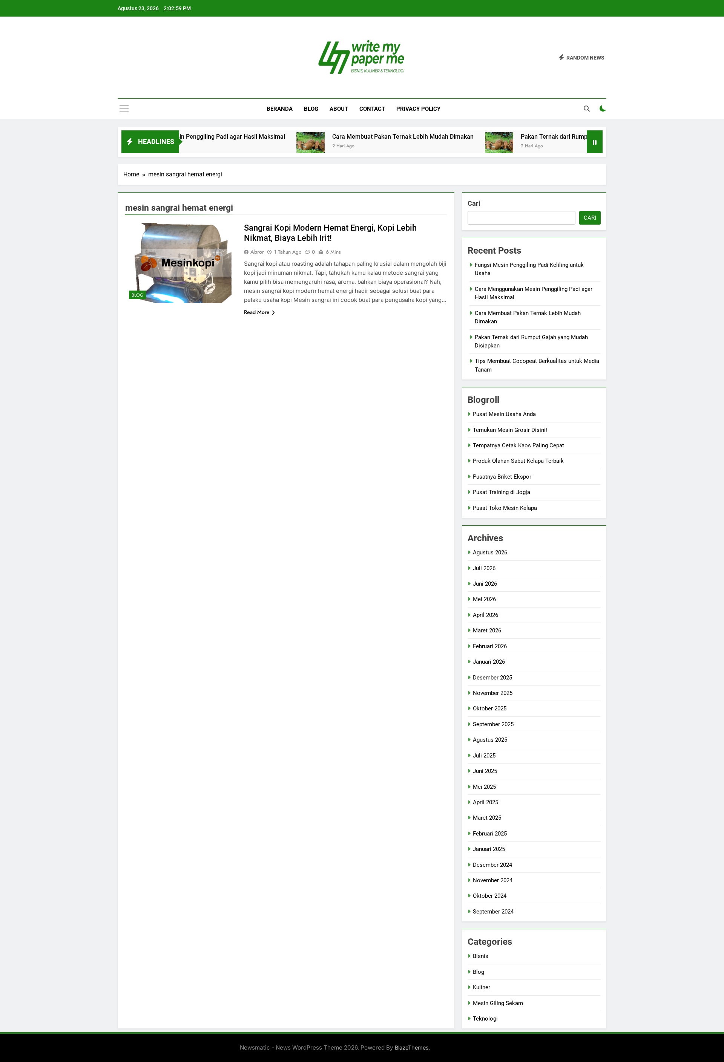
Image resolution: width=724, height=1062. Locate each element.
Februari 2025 (490, 833)
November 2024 (492, 880)
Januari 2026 (489, 661)
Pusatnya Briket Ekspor (502, 476)
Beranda (280, 109)
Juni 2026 (485, 583)
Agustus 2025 (490, 739)
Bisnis (480, 956)
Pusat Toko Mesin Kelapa (505, 508)
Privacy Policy (418, 109)
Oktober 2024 (489, 895)
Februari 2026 (490, 646)
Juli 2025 (484, 755)
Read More (257, 312)
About (339, 109)
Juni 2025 (485, 771)
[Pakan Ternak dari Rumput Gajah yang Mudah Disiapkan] (472, 146)
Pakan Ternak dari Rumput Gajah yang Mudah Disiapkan (570, 136)
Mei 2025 (484, 786)
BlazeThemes (412, 1047)
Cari (474, 203)
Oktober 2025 (489, 708)
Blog (311, 109)
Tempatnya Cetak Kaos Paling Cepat (518, 445)
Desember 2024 (492, 865)
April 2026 (485, 615)
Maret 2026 (487, 630)
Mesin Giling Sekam (498, 1003)
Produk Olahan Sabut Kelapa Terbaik (518, 461)
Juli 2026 (484, 568)
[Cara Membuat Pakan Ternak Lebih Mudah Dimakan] (284, 146)
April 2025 (485, 802)
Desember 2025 (492, 677)
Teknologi (485, 1018)
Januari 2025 (489, 849)
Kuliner (481, 987)
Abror (257, 252)
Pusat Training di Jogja (501, 492)
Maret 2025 (487, 817)
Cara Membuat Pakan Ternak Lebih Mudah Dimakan (376, 136)
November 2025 (492, 693)
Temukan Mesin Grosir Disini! (510, 430)
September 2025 (493, 724)
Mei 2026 (484, 599)
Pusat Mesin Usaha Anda (504, 414)
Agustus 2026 (490, 552)
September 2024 (493, 911)
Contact (372, 109)
